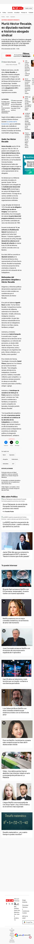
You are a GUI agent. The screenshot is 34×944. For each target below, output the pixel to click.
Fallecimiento (15, 459)
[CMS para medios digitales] (26, 935)
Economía (10, 12)
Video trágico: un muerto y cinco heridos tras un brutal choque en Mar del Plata (10, 488)
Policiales (31, 12)
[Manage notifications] (30, 937)
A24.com (16, 899)
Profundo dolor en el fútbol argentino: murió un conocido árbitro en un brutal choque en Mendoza (10, 475)
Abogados (5, 459)
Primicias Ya (24, 12)
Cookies (24, 913)
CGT (13, 463)
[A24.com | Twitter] (9, 904)
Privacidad (25, 905)
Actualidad (16, 12)
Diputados (13, 16)
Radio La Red (28, 8)
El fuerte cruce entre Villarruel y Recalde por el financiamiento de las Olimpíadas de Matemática (6, 107)
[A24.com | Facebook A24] (6, 904)
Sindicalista (5, 463)
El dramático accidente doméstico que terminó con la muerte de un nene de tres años (11, 482)
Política (4, 12)
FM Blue (16, 908)
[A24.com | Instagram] (12, 904)
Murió (7, 16)
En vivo (20, 8)
